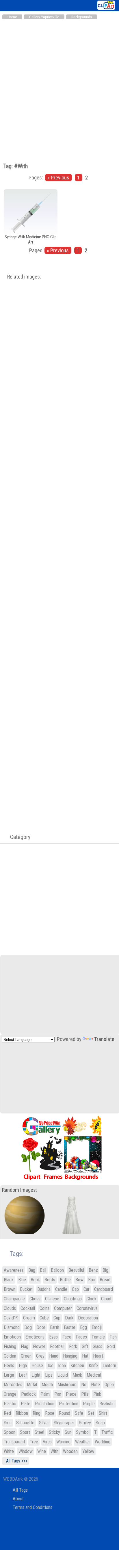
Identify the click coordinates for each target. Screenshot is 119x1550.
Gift (85, 1346)
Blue (22, 1279)
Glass (97, 1346)
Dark (69, 1318)
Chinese (52, 1299)
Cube (44, 1318)
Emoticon (12, 1337)
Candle (61, 1289)
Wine (41, 1451)
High (23, 1365)
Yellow (88, 1451)
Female (98, 1337)
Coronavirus (87, 1308)
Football (57, 1346)
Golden (10, 1356)
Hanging (70, 1356)
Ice (50, 1365)
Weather (82, 1442)
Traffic (107, 1432)
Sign (8, 1422)
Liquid (62, 1375)
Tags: (12, 1254)
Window (25, 1451)
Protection (68, 1403)
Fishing (10, 1346)
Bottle (65, 1279)
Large (9, 1375)
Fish (113, 1337)
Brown (9, 1289)
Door (40, 1327)
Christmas (73, 1299)
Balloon (57, 1270)
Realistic (107, 1403)
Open (109, 1384)
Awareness (14, 1270)
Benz (93, 1270)
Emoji (97, 1327)
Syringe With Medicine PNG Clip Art (31, 239)
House (37, 1365)
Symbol (83, 1432)
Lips (49, 1375)
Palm (45, 1394)
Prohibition (44, 1403)
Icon (62, 1365)
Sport (25, 1432)
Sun (68, 1432)
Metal (32, 1384)
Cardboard (103, 1289)
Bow (79, 1279)
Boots (49, 1279)
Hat (85, 1356)
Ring (36, 1413)
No (83, 1384)
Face (66, 1337)
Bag (31, 1270)
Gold (111, 1346)
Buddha (44, 1289)
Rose (49, 1413)
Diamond (12, 1327)
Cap (75, 1289)
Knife (93, 1365)
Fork (73, 1346)
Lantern (109, 1365)
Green (26, 1356)
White (9, 1451)
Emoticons (34, 1337)
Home (12, 17)
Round (64, 1413)
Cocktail (28, 1308)
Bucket (26, 1289)
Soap (100, 1422)
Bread (105, 1279)
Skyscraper (64, 1422)
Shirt (103, 1413)
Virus (47, 1442)
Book (35, 1279)
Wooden (70, 1451)
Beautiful (76, 1270)
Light (35, 1375)
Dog (28, 1327)
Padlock (28, 1394)
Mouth (47, 1384)
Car (86, 1289)
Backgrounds (81, 17)
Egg (83, 1327)
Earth (54, 1327)
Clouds (10, 1308)
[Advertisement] (59, 84)
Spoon (9, 1432)
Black (9, 1279)
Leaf (23, 1375)
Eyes (53, 1337)
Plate (25, 1403)
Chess (34, 1299)
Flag (24, 1346)
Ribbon (22, 1413)
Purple (89, 1403)
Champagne (14, 1299)
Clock (91, 1299)
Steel (39, 1432)
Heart (98, 1356)
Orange (10, 1394)
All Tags (20, 1490)
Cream (29, 1318)
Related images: (24, 277)
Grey (40, 1356)
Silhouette (25, 1422)
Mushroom (67, 1384)
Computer (63, 1308)
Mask (77, 1375)
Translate (104, 1039)
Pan (57, 1394)
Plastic (10, 1403)
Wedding (102, 1442)
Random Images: (19, 1190)
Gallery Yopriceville (44, 17)
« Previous (58, 178)
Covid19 (11, 1318)
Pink (97, 1394)
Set (91, 1413)
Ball (43, 1270)
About (18, 1498)
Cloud (106, 1299)
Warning (63, 1442)
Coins (44, 1308)
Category (17, 837)
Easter (69, 1327)
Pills (85, 1394)
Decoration (88, 1318)
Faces (81, 1337)
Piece (71, 1394)
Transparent (14, 1442)
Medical (94, 1375)
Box (91, 1279)
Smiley (85, 1422)
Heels (9, 1365)
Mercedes (13, 1384)
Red (7, 1413)
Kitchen (77, 1365)
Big (105, 1270)
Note (95, 1384)
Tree (34, 1442)
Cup (56, 1318)
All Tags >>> (15, 1461)
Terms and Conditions (32, 1507)
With (54, 1451)
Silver (44, 1422)
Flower (39, 1346)
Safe (79, 1413)
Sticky (54, 1432)
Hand (53, 1356)
